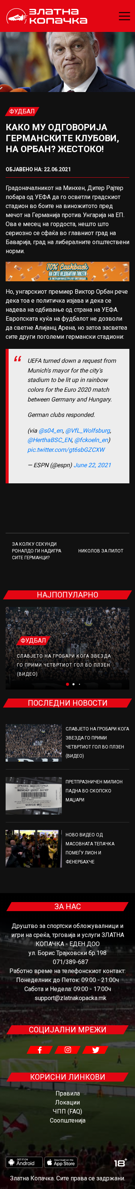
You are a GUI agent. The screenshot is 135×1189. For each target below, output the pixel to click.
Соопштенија (68, 1120)
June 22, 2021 (92, 465)
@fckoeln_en (91, 440)
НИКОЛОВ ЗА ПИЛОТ (100, 551)
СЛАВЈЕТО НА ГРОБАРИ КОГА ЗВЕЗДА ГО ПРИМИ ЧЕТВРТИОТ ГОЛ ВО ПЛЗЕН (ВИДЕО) (64, 665)
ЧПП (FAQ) (67, 1111)
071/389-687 (70, 962)
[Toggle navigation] (124, 16)
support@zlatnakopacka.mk (70, 998)
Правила (68, 1093)
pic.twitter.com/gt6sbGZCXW (65, 449)
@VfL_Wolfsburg (87, 430)
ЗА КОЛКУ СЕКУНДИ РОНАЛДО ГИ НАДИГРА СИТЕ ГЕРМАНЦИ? (36, 551)
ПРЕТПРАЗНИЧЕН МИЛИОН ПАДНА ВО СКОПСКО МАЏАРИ (94, 791)
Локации (67, 1102)
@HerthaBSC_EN (49, 440)
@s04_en (51, 430)
